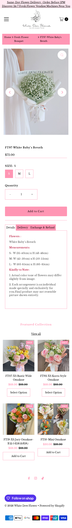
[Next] (62, 92)
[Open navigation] (6, 19)
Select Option (18, 392)
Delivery (22, 227)
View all (36, 333)
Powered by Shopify (52, 505)
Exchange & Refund (42, 227)
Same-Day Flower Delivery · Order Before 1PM (36, 2)
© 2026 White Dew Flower (21, 505)
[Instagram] (35, 478)
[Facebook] (29, 478)
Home (7, 37)
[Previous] (10, 92)
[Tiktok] (43, 478)
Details (10, 227)
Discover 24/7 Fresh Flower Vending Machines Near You (36, 6)
